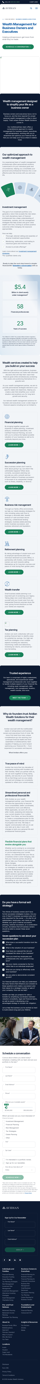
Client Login (34, 2)
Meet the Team (19, 698)
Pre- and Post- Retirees (8, 1306)
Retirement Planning (8, 1310)
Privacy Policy (28, 1193)
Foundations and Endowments (27, 1306)
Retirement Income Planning (8, 1314)
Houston (5, 1350)
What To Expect (7, 1334)
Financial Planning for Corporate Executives (28, 1280)
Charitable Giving (7, 1300)
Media (23, 1330)
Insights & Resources (29, 1322)
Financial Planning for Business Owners (28, 1275)
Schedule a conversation (17, 47)
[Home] (3, 19)
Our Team (5, 1339)
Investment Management (10, 1291)
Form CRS (5, 1368)
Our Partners (25, 1325)
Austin (4, 1347)
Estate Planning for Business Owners (27, 1298)
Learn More (13, 445)
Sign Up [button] (19, 1250)
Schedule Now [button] (12, 1177)
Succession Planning (27, 1292)
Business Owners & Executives (26, 19)
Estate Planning (7, 1279)
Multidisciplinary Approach (7, 1329)
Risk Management (8, 1284)
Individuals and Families (8, 1270)
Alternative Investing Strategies (8, 1294)
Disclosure (5, 1364)
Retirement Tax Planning (10, 1317)
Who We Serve (9, 19)
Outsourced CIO (26, 1313)
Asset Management (8, 1298)
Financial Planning (8, 1274)
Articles (23, 1328)
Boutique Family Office (9, 1325)
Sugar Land (6, 1352)
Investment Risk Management (7, 1287)
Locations (6, 1344)
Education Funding (8, 1277)
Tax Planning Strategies (9, 1281)
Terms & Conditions (8, 1375)
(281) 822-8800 (15, 2)
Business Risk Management (25, 1285)
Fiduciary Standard (8, 1332)
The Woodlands (7, 1354)
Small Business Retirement (25, 1289)
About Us (6, 1322)
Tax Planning (25, 1295)
